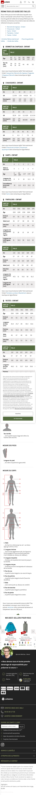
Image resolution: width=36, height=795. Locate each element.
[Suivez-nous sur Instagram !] (4, 745)
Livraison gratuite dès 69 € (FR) (11, 674)
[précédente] (3, 631)
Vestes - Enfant (12, 35)
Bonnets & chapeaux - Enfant (16, 27)
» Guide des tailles (12, 41)
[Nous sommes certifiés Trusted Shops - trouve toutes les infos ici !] (21, 680)
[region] (18, 397)
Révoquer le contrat (9, 761)
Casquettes (10, 73)
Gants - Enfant (11, 31)
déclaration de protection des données (23, 408)
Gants (8, 194)
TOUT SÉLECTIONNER (18, 418)
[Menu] (3, 6)
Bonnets (12, 75)
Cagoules (31, 73)
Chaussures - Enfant (13, 29)
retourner (10, 607)
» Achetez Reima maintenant (10, 39)
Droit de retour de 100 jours (28, 674)
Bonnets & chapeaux (20, 73)
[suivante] (33, 631)
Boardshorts (22, 293)
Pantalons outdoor (12, 293)
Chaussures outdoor (12, 147)
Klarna (8, 679)
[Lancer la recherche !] (33, 6)
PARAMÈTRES (18, 413)
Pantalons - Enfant (13, 33)
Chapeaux (5, 75)
